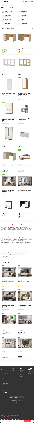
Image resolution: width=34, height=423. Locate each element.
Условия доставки (5, 256)
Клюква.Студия (7, 416)
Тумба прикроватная (27, 250)
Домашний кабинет (4, 381)
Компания (13, 368)
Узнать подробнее (20, 421)
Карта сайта (17, 415)
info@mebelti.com (17, 402)
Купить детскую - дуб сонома (6, 252)
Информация (22, 368)
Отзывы (12, 378)
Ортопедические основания (14, 254)
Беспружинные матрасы (11, 250)
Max (20, 410)
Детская (4, 378)
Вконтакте (14, 410)
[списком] (31, 28)
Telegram (16, 410)
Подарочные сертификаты (5, 386)
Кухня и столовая (5, 373)
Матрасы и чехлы (5, 383)
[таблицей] (32, 28)
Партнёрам (5, 392)
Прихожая (4, 377)
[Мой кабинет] (23, 1)
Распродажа (4, 384)
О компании (12, 370)
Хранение (4, 379)
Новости (12, 371)
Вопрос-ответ (13, 377)
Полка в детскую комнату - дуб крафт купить (20, 252)
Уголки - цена (23, 254)
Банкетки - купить (20, 250)
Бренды (4, 390)
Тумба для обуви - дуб (5, 254)
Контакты (12, 374)
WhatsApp (18, 410)
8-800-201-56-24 (14, 400)
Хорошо (27, 421)
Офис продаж (22, 370)
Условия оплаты (30, 371)
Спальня (4, 374)
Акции (4, 388)
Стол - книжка (4, 250)
